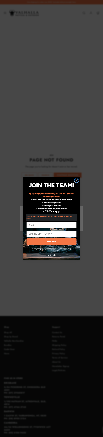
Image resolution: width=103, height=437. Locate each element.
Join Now (51, 241)
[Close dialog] (76, 180)
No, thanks (51, 255)
